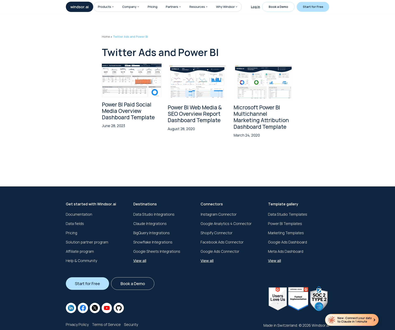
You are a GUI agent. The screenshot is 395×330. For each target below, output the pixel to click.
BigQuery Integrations (151, 232)
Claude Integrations (150, 223)
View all (139, 260)
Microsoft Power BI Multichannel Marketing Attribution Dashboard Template (261, 117)
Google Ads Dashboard (287, 242)
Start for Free (313, 7)
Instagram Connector (219, 214)
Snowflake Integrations (152, 242)
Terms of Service (106, 324)
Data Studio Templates (287, 214)
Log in (255, 7)
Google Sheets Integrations (156, 251)
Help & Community (81, 260)
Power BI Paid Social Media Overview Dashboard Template (128, 111)
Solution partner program (87, 242)
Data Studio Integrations (153, 214)
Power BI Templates (285, 223)
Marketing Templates (286, 232)
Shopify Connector (216, 232)
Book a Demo (278, 7)
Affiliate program (80, 251)
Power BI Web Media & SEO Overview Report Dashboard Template (195, 114)
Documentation (79, 214)
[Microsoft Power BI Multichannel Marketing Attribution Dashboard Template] (263, 82)
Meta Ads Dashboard (285, 251)
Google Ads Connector (220, 251)
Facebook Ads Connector (222, 242)
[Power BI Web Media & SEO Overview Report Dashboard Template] (197, 82)
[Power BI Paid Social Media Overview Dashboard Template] (131, 80)
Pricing (152, 7)
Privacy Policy (77, 324)
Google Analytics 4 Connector (226, 223)
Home (106, 37)
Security (131, 324)
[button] (113, 7)
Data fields (75, 223)
